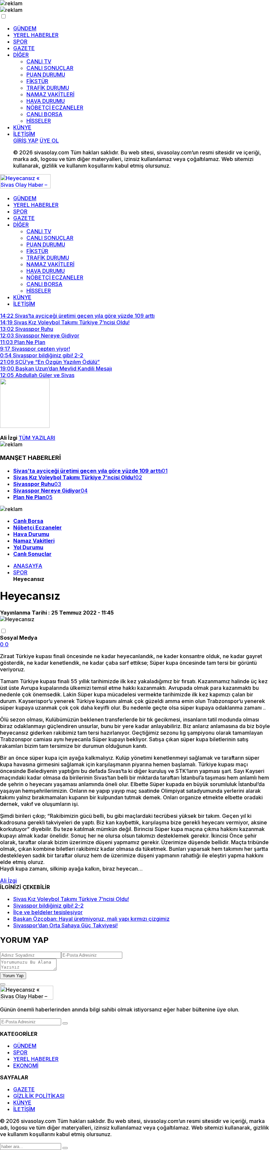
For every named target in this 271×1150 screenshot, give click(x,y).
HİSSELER (38, 120)
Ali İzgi (8, 880)
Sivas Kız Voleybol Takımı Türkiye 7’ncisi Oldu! (71, 899)
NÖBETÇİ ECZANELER (54, 107)
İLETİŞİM (24, 134)
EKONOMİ (25, 1065)
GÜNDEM (24, 28)
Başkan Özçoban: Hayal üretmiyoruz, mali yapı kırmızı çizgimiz (91, 918)
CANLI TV (38, 61)
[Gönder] (65, 1023)
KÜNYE (22, 127)
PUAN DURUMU (45, 74)
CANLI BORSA (44, 114)
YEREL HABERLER (35, 35)
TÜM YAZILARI (37, 437)
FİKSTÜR (37, 81)
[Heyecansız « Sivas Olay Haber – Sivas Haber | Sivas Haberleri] (25, 186)
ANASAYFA (27, 565)
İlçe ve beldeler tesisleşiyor (48, 912)
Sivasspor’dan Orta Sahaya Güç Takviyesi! (65, 925)
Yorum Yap (13, 975)
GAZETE (24, 48)
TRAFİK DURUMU (47, 87)
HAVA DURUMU (45, 101)
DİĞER (21, 54)
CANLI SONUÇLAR (49, 68)
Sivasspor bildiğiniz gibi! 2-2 (48, 905)
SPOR (20, 41)
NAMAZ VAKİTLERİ (50, 94)
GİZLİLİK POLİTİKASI (38, 1096)
